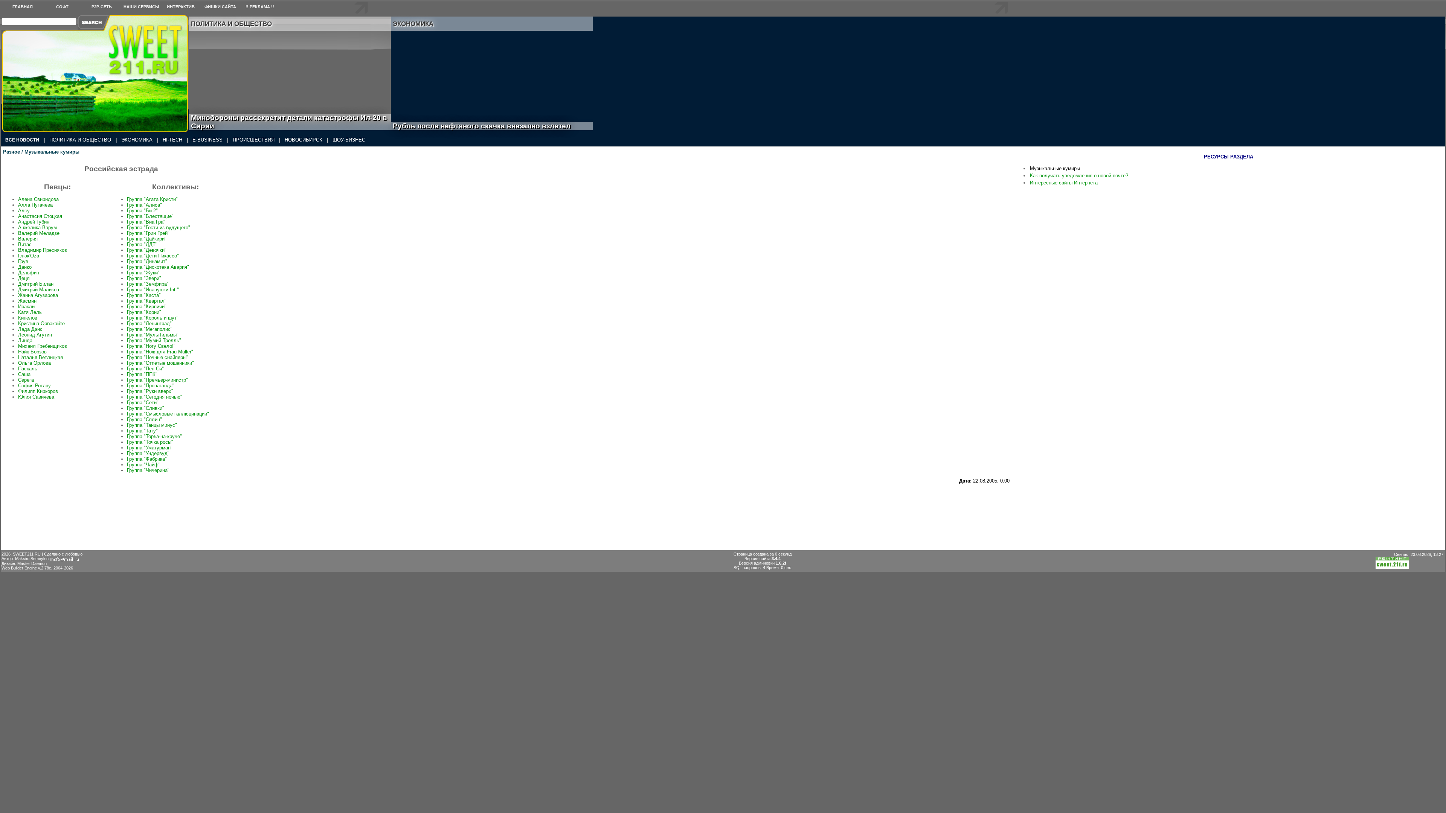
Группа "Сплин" (144, 419)
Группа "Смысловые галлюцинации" (168, 414)
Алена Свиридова (38, 199)
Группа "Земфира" (148, 284)
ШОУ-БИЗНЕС (349, 140)
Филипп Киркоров (38, 391)
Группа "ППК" (142, 374)
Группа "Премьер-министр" (157, 380)
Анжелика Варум (37, 227)
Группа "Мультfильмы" (152, 335)
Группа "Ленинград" (149, 323)
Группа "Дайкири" (146, 239)
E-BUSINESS (207, 140)
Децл (24, 278)
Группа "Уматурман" (149, 448)
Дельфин (28, 273)
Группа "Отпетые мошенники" (160, 363)
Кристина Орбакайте (41, 323)
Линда (25, 340)
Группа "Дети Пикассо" (153, 256)
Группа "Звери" (144, 278)
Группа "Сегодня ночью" (154, 397)
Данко (25, 267)
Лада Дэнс (30, 329)
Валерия (28, 239)
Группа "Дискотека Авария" (158, 267)
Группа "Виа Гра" (146, 222)
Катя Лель (30, 312)
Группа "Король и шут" (152, 318)
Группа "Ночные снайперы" (157, 357)
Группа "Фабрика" (147, 459)
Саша (24, 374)
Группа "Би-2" (142, 210)
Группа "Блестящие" (150, 216)
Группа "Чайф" (143, 464)
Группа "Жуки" (143, 273)
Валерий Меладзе (38, 233)
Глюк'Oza (28, 256)
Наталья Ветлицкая (40, 357)
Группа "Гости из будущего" (158, 227)
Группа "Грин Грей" (148, 233)
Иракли (26, 306)
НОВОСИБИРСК (303, 140)
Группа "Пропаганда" (150, 385)
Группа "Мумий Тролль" (154, 340)
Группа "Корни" (144, 312)
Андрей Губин (33, 222)
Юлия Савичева (36, 397)
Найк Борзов (32, 352)
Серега (26, 380)
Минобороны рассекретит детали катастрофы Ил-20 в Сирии (289, 122)
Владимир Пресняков (42, 250)
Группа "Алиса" (144, 205)
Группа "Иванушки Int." (153, 289)
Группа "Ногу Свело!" (151, 346)
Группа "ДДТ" (142, 244)
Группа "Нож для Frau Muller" (160, 352)
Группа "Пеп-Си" (145, 368)
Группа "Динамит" (147, 261)
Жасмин (27, 301)
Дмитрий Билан (35, 284)
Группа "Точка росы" (150, 442)
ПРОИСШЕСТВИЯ (254, 140)
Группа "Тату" (142, 431)
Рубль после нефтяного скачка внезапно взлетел (490, 126)
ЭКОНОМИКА (137, 140)
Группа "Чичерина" (148, 470)
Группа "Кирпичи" (146, 306)
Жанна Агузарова (38, 295)
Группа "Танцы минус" (152, 425)
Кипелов (27, 318)
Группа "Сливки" (145, 408)
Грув (23, 261)
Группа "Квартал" (146, 301)
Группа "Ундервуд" (148, 453)
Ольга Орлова (34, 363)
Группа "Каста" (144, 295)
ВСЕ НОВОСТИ (22, 140)
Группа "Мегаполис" (149, 329)
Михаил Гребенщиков (42, 346)
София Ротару (34, 385)
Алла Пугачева (35, 205)
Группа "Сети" (143, 402)
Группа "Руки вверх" (150, 391)
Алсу (24, 210)
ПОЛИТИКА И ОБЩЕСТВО (80, 140)
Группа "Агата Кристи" (152, 199)
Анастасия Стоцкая (40, 216)
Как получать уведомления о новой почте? (1079, 175)
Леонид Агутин (35, 335)
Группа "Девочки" (146, 250)
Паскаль (27, 368)
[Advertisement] (784, 501)
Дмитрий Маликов (38, 289)
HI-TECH (172, 140)
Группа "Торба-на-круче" (154, 436)
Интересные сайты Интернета (1064, 183)
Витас (25, 244)
